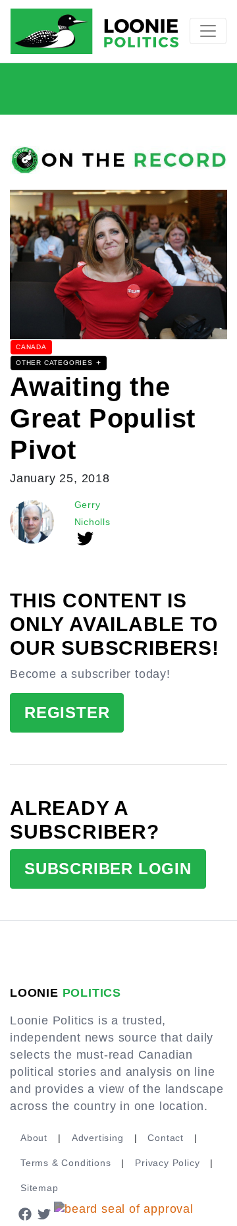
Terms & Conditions (65, 1162)
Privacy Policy (167, 1162)
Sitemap (39, 1188)
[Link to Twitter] (45, 1212)
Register (66, 712)
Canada (31, 346)
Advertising (98, 1137)
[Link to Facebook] (25, 1212)
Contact (165, 1137)
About (33, 1137)
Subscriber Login (108, 869)
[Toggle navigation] (208, 31)
